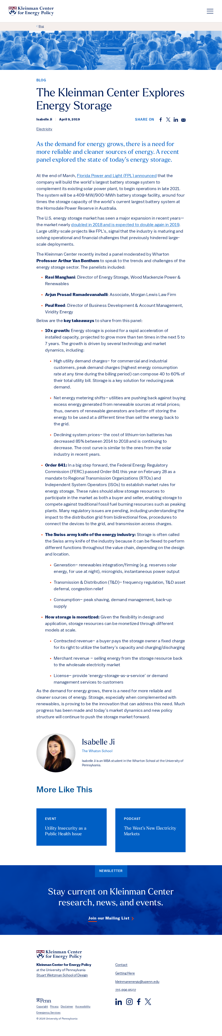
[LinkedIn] (118, 1001)
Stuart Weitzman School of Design (62, 975)
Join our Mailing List (108, 919)
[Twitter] (148, 1001)
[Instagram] (129, 1001)
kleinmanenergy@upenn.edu (137, 982)
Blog (41, 26)
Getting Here (125, 973)
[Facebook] (138, 1001)
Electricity (44, 129)
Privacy (54, 1006)
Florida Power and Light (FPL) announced (117, 176)
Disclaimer (67, 1006)
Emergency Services (48, 1012)
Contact (121, 965)
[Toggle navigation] (210, 11)
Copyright (42, 1006)
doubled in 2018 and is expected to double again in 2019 (125, 225)
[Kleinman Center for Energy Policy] (31, 11)
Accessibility (82, 1006)
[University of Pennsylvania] (43, 1000)
